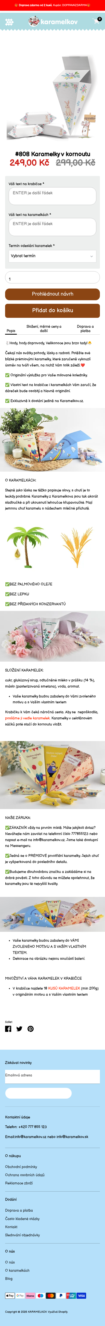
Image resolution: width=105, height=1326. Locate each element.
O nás (10, 1262)
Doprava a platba (85, 328)
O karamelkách (17, 1270)
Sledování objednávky (22, 1235)
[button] (52, 184)
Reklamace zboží (19, 1183)
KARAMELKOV (37, 1312)
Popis (11, 331)
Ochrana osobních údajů (25, 1175)
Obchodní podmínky (21, 1167)
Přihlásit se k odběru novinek (38, 1093)
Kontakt (11, 1227)
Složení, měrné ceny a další (44, 328)
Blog (8, 1279)
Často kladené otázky (22, 1219)
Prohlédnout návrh (52, 294)
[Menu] (9, 22)
